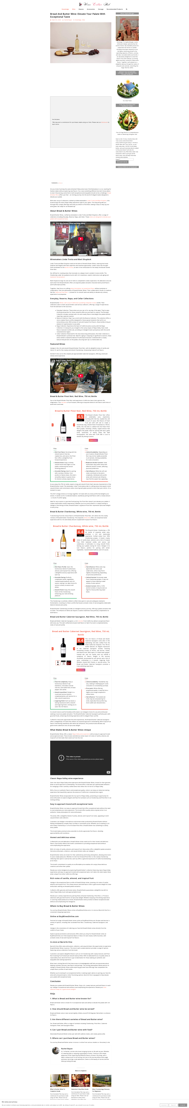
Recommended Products (115, 9)
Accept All (182, 1105)
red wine (63, 402)
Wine (73, 9)
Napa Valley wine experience (81, 734)
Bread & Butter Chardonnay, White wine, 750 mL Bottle (81, 526)
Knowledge (65, 9)
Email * (118, 159)
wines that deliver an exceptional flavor (82, 288)
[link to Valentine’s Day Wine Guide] (80, 1080)
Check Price (93, 440)
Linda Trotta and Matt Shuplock (97, 200)
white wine (87, 518)
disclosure (104, 122)
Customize (163, 1105)
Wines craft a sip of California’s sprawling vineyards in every (78, 303)
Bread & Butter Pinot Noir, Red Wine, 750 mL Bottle (81, 410)
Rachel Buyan (68, 20)
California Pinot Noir (61, 292)
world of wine (69, 267)
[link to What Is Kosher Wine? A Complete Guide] (59, 1080)
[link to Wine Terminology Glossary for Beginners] (101, 1080)
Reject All (173, 1105)
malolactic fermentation (57, 277)
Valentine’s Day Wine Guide (80, 1089)
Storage (101, 9)
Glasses (81, 9)
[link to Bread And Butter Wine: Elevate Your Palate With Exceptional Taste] (80, 42)
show (60, 183)
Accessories (91, 9)
